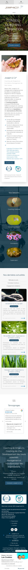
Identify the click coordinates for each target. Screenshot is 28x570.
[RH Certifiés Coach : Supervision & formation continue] (14, 327)
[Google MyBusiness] (12, 529)
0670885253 (15, 540)
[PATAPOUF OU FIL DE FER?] (14, 295)
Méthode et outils (13, 280)
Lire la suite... (8, 421)
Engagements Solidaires (13, 286)
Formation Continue (13, 283)
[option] (14, 421)
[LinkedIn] (15, 529)
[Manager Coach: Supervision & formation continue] (14, 361)
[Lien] (14, 252)
